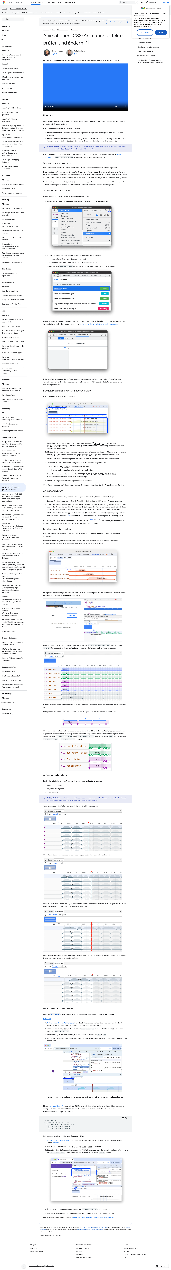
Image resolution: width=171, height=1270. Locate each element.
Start (161, 33)
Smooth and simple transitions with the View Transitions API (93, 1218)
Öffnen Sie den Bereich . (60, 1023)
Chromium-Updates (82, 1248)
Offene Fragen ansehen (36, 1251)
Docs (4, 8)
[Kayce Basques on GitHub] (55, 54)
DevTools (5, 13)
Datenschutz (50, 1266)
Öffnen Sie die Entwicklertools (58, 1140)
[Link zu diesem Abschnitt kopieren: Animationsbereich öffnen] (73, 191)
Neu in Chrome (70, 2)
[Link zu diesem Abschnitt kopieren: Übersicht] (56, 116)
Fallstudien (51, 2)
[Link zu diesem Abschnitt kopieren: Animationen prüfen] (66, 491)
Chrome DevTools (18, 8)
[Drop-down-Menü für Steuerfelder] (52, 13)
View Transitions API (56, 1106)
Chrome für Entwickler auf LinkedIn (135, 1254)
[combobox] (128, 2)
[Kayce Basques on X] (53, 54)
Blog (59, 2)
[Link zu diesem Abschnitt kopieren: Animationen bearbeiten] (71, 775)
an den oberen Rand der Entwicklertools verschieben (98, 324)
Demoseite (47, 1019)
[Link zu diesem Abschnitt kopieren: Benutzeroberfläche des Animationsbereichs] (93, 391)
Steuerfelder (45, 13)
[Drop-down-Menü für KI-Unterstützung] (36, 13)
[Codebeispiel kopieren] (126, 1117)
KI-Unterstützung (28, 13)
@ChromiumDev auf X (131, 1248)
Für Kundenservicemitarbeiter (94, 13)
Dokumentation (36, 2)
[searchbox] (13, 19)
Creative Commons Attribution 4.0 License (95, 1227)
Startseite (46, 30)
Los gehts (15, 13)
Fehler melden (33, 1248)
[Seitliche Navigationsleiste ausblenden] (24, 1266)
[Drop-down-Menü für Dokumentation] (43, 2)
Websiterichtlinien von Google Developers (90, 1229)
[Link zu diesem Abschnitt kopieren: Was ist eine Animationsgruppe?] (74, 163)
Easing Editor (65, 149)
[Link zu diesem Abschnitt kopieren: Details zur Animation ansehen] (73, 529)
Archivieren (80, 1254)
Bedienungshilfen (75, 13)
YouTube (126, 1251)
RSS (125, 1258)
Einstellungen (60, 13)
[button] (13, 35)
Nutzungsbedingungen (36, 1266)
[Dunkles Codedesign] (123, 1117)
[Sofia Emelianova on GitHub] (75, 54)
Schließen (145, 33)
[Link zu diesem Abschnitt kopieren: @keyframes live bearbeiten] (75, 1009)
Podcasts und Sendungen (84, 1258)
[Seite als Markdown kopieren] (86, 42)
